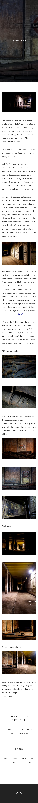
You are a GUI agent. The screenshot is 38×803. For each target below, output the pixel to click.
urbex (19, 767)
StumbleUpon (24, 733)
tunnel (14, 762)
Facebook (9, 729)
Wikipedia (20, 314)
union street (28, 762)
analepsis (6, 758)
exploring (15, 758)
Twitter (29, 729)
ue (20, 762)
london (32, 758)
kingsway (24, 758)
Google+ (12, 733)
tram (8, 762)
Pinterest (20, 729)
